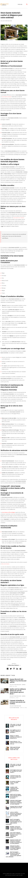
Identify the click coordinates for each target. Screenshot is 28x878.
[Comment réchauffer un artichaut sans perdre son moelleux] (4, 702)
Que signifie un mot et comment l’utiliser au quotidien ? (15, 731)
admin (23, 684)
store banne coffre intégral (8, 512)
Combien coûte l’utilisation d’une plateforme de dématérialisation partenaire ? (12, 789)
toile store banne (5, 563)
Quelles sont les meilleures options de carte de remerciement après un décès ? (18, 691)
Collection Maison (6, 20)
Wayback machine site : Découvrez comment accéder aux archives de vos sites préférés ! (16, 841)
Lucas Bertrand (14, 707)
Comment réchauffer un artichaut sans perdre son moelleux (17, 702)
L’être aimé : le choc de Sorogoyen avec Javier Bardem (15, 725)
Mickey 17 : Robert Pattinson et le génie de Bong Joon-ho (16, 737)
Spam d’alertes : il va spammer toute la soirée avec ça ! (16, 742)
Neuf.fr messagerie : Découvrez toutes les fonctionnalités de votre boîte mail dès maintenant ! (14, 822)
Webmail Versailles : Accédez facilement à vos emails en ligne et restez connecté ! (15, 847)
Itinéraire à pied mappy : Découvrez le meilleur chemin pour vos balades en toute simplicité (16, 802)
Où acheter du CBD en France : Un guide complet (15, 782)
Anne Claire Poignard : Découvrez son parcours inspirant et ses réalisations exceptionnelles (13, 835)
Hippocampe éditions (9, 873)
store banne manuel (6, 96)
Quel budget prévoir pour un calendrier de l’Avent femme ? (16, 771)
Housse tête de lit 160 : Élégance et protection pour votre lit (18, 680)
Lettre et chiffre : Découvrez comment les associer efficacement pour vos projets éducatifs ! (14, 815)
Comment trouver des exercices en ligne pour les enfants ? (15, 777)
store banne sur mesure (18, 217)
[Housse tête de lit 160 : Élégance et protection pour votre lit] (4, 680)
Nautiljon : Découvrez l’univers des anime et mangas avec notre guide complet (16, 828)
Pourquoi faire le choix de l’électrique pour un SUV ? (16, 807)
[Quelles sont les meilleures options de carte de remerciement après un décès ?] (4, 690)
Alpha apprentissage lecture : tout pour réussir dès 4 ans (15, 748)
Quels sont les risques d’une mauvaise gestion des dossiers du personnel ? (15, 796)
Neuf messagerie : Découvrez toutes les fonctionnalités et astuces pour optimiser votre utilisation (13, 854)
